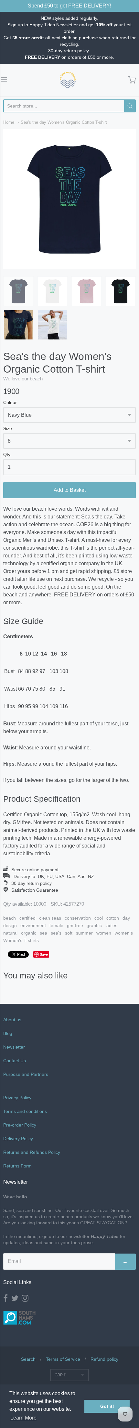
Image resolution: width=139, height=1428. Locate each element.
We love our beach (23, 378)
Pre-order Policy (19, 1125)
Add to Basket (70, 490)
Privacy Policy (17, 1097)
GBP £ (60, 1375)
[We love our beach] (68, 80)
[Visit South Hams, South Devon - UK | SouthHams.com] (19, 1329)
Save (44, 954)
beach (9, 918)
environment (33, 925)
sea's (56, 933)
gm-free (75, 925)
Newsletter (14, 1047)
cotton (112, 918)
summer (84, 933)
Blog (7, 1033)
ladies (111, 925)
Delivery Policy (18, 1138)
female (56, 925)
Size (7, 428)
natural (10, 933)
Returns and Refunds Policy (31, 1152)
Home (8, 122)
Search (28, 1359)
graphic (94, 925)
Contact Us (14, 1060)
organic (28, 933)
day (126, 918)
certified (27, 918)
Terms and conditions (25, 1111)
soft (68, 933)
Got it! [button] (107, 1406)
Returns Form (17, 1165)
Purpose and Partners (26, 1074)
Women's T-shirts (21, 940)
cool (98, 918)
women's (124, 933)
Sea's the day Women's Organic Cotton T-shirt (64, 122)
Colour (10, 402)
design (10, 925)
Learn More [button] (23, 1418)
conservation (78, 918)
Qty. (7, 454)
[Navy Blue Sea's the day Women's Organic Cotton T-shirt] (18, 291)
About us (12, 1019)
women (103, 933)
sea (43, 933)
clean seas (50, 918)
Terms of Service (63, 1359)
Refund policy (104, 1359)
